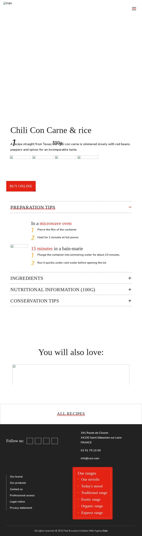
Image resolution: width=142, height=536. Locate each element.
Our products (18, 483)
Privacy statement (21, 508)
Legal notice (17, 501)
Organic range (92, 506)
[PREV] (9, 413)
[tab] (71, 207)
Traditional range (94, 492)
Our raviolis (90, 479)
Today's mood (92, 486)
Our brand (16, 476)
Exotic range (91, 499)
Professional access (22, 495)
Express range (92, 512)
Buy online (21, 186)
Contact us (16, 489)
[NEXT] (132, 413)
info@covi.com (90, 458)
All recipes (71, 413)
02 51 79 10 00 (91, 450)
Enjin (105, 530)
